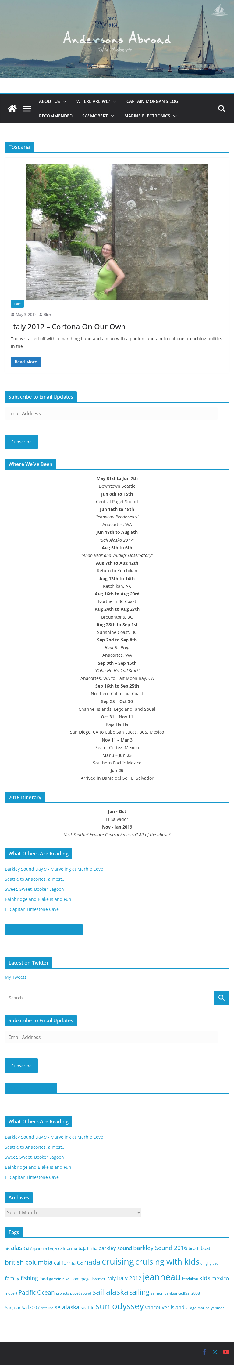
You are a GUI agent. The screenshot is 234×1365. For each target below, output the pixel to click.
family (12, 1278)
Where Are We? (93, 101)
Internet (98, 1279)
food (43, 1278)
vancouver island (164, 1307)
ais (7, 1248)
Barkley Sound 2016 (160, 1248)
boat (205, 1248)
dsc (215, 1263)
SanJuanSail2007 (22, 1307)
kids (204, 1278)
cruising (118, 1261)
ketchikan (190, 1279)
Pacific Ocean (37, 1292)
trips (17, 304)
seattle (87, 1307)
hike (65, 1279)
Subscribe (21, 442)
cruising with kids (167, 1261)
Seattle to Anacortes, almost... (35, 879)
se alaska (67, 1307)
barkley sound (115, 1247)
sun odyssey (120, 1306)
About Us (49, 101)
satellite (47, 1308)
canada (89, 1262)
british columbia (29, 1262)
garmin (55, 1278)
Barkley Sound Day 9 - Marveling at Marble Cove (54, 869)
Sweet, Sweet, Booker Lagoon (34, 889)
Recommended (56, 116)
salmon (157, 1293)
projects (62, 1293)
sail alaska (110, 1292)
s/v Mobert (95, 116)
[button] (63, 101)
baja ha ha (88, 1248)
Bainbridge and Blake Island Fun (38, 899)
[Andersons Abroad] (117, 4)
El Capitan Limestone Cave (32, 909)
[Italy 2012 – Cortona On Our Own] (117, 232)
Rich (47, 314)
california (65, 1262)
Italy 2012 (129, 1278)
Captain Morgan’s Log (152, 101)
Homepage (80, 1278)
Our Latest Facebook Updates (44, 929)
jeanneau (162, 1277)
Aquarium (38, 1248)
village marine (198, 1307)
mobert (11, 1293)
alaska (20, 1248)
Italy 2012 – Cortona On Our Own (68, 326)
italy (111, 1278)
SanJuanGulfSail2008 (182, 1293)
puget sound (80, 1293)
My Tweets (16, 977)
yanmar (217, 1307)
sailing (139, 1291)
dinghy (205, 1263)
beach (194, 1248)
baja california (62, 1248)
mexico (220, 1278)
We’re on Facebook (31, 1088)
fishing (29, 1278)
